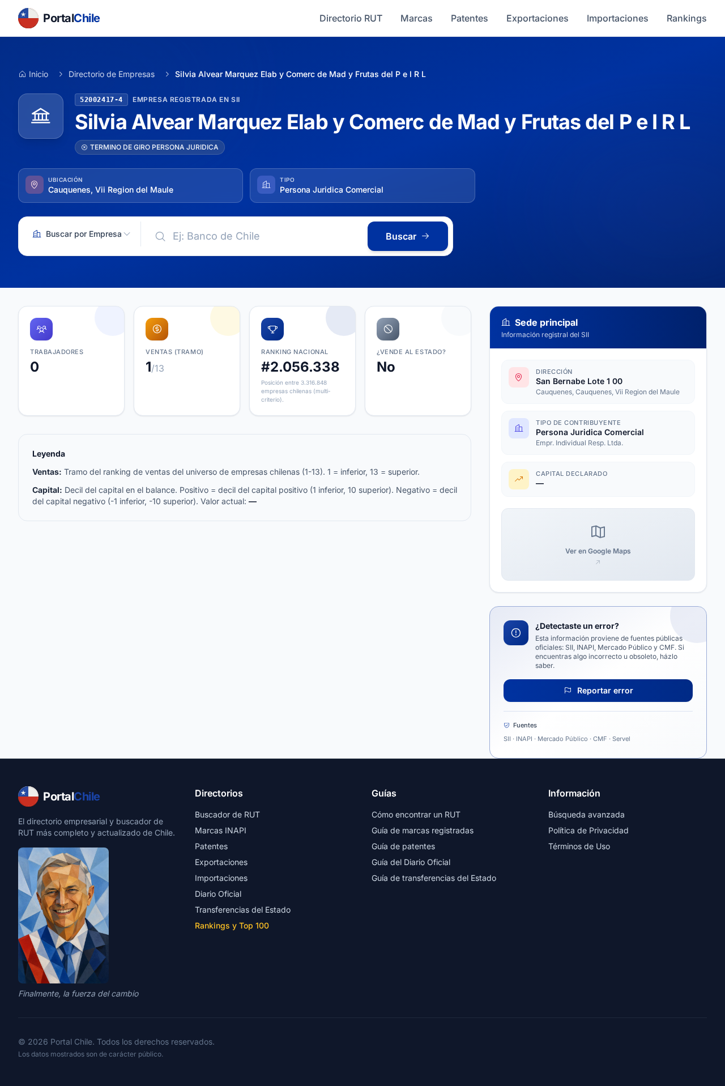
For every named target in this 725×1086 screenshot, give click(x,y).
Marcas (416, 18)
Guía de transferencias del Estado (434, 878)
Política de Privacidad (588, 830)
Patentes (469, 18)
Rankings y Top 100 (232, 925)
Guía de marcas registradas (423, 830)
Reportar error (604, 690)
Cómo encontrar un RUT (416, 814)
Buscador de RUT (227, 814)
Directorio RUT (350, 18)
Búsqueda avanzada (586, 814)
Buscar (401, 236)
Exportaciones (537, 18)
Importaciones (618, 18)
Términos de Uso (579, 846)
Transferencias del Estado (243, 909)
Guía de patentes (403, 846)
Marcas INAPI (220, 830)
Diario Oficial (218, 893)
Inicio (38, 74)
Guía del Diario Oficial (411, 862)
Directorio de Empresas (112, 74)
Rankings (687, 18)
